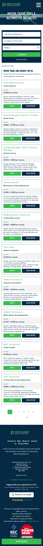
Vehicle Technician (12, 280)
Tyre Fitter (8, 247)
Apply (12, 106)
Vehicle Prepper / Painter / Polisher (20, 115)
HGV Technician (11, 377)
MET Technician (11, 345)
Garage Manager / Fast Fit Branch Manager (20, 149)
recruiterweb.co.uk (32, 521)
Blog (19, 441)
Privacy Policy (23, 444)
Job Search (11, 441)
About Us (25, 441)
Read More (30, 106)
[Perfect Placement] (12, 5)
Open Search (21, 541)
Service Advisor (11, 183)
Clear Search (21, 59)
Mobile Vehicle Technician (16, 215)
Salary (5, 90)
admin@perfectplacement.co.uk (21, 480)
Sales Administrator (13, 83)
